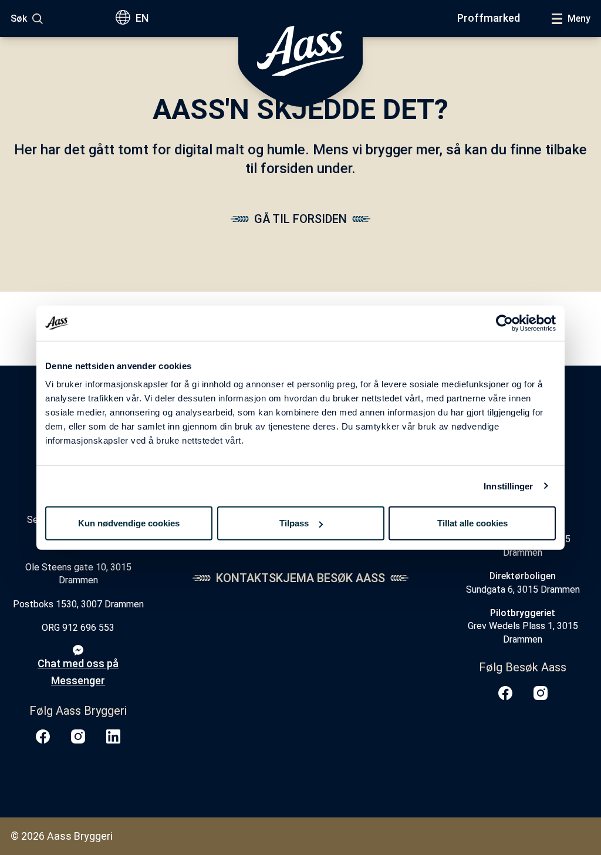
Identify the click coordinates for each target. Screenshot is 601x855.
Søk (19, 18)
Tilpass (294, 523)
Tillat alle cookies (472, 523)
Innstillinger (508, 486)
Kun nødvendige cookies (129, 523)
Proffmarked (488, 18)
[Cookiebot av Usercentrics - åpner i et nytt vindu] (504, 323)
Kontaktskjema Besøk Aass (300, 578)
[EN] (125, 18)
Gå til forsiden (300, 219)
